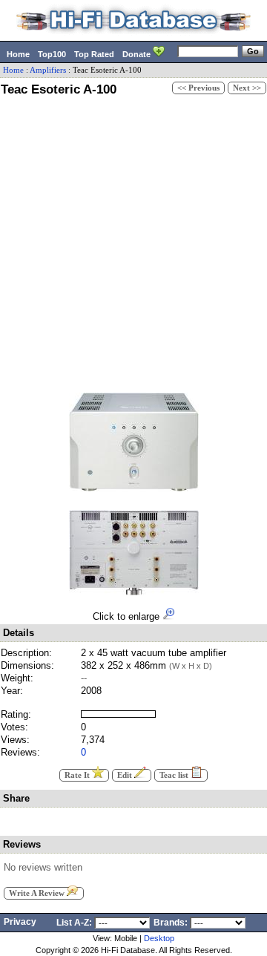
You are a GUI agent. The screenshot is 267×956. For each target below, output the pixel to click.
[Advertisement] (133, 242)
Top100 (52, 54)
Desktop (159, 938)
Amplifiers (48, 70)
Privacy (20, 922)
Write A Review (38, 893)
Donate (137, 54)
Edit (125, 775)
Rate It (78, 775)
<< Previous (198, 88)
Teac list (175, 775)
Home (18, 54)
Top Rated (94, 54)
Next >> (247, 88)
